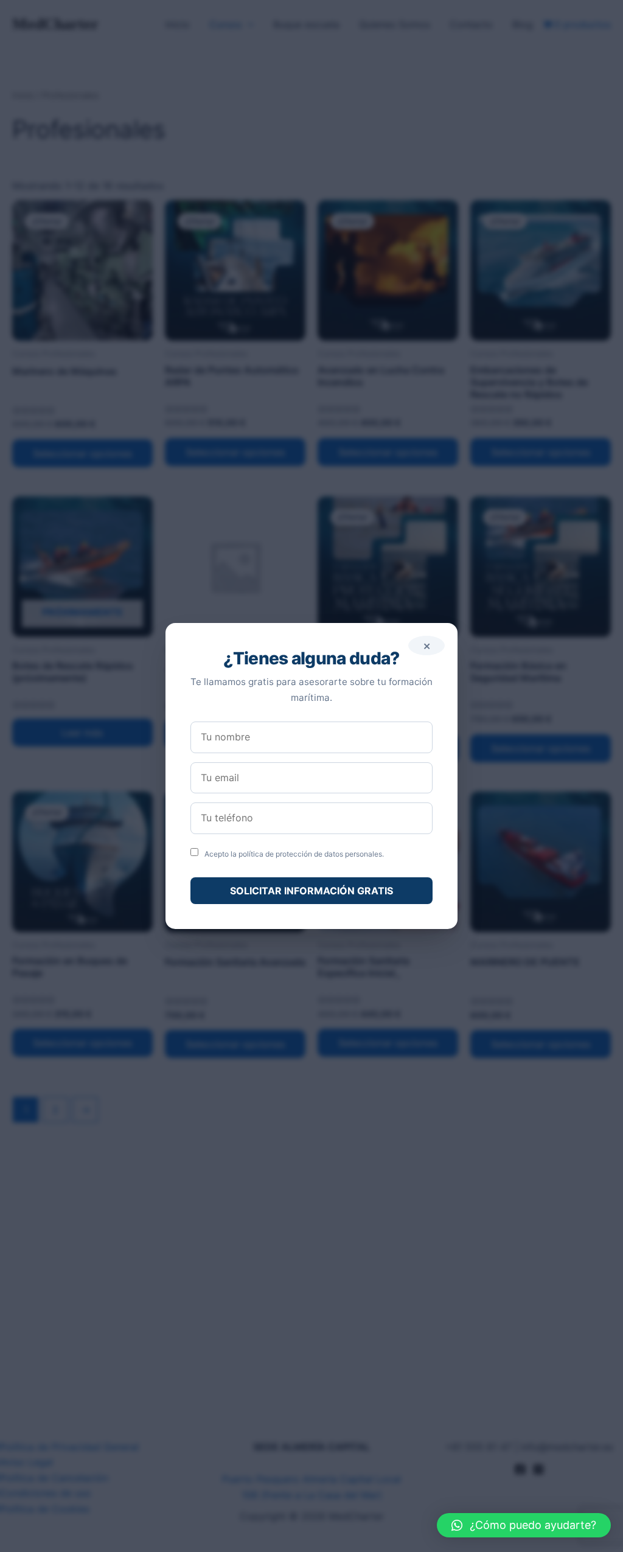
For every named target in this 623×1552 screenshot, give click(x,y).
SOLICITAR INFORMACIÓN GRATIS (311, 891)
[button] (524, 1525)
